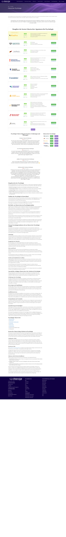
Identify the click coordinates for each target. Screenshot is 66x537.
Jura (25, 384)
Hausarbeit (11, 323)
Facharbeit (43, 388)
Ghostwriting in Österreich (29, 397)
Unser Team (10, 391)
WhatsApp (9, 385)
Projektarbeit (44, 390)
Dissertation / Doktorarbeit (13, 321)
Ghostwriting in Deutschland (29, 394)
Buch (43, 394)
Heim (8, 6)
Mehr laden (33, 129)
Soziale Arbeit (27, 388)
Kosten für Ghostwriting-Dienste (15, 347)
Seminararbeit (11, 326)
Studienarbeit (44, 391)
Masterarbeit (11, 324)
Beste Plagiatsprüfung (54, 1)
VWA (10, 327)
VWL (25, 390)
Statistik (26, 391)
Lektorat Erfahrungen (47, 1)
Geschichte (26, 381)
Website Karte (10, 395)
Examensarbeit (44, 392)
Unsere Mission (10, 393)
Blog (59, 1)
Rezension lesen (53, 36)
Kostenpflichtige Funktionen (12, 394)
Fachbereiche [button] (34, 1)
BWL (25, 380)
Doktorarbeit (44, 381)
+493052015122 (10, 384)
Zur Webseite (54, 34)
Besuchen (56, 138)
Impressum (9, 390)
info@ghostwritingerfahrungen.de (13, 387)
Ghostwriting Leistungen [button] (27, 1)
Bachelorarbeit (11, 319)
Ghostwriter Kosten (40, 1)
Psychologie (27, 387)
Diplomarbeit (11, 320)
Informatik (26, 383)
